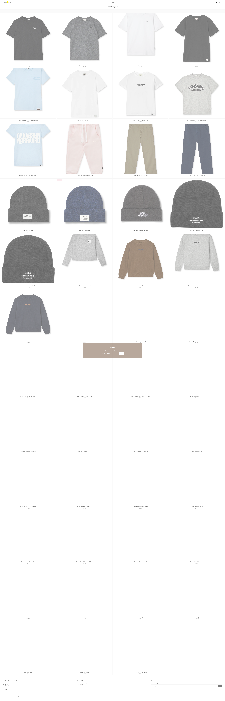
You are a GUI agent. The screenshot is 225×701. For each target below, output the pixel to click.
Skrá (121, 353)
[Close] (140, 344)
